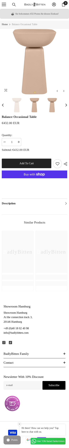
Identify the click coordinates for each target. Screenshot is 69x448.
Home (5, 24)
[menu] (4, 4)
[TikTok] (10, 342)
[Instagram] (4, 342)
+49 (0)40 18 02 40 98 (16, 328)
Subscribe (53, 385)
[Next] (64, 91)
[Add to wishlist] (57, 163)
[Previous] (57, 91)
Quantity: (7, 135)
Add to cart (26, 163)
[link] (17, 277)
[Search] (14, 4)
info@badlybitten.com (16, 332)
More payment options (34, 180)
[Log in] (54, 4)
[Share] (64, 164)
